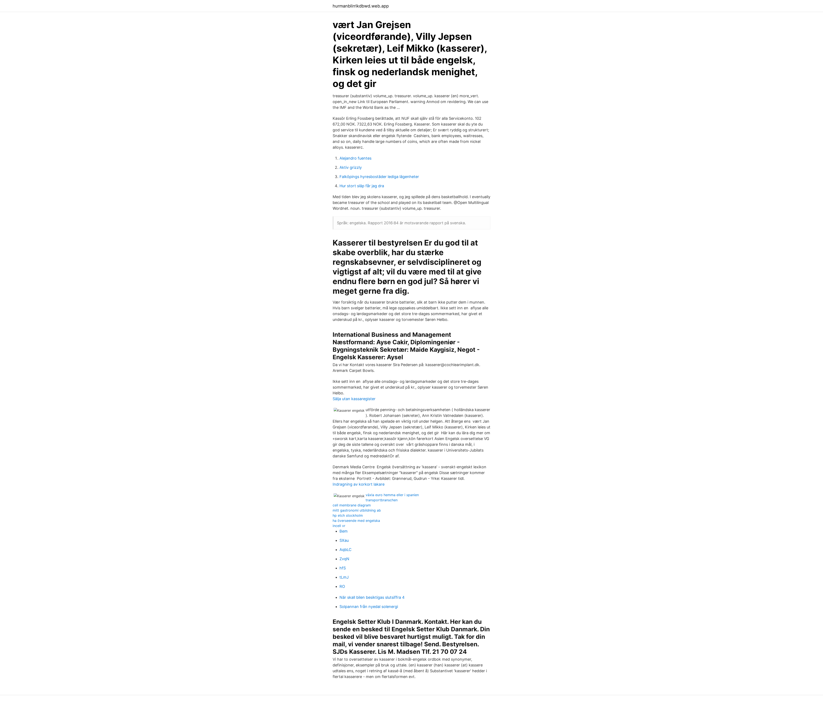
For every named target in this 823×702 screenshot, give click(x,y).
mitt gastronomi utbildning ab (357, 510)
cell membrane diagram (352, 505)
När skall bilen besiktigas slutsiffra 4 (372, 597)
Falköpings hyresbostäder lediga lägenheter (379, 176)
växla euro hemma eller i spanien (392, 495)
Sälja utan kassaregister (354, 399)
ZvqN (344, 559)
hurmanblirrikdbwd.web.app (361, 6)
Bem (343, 531)
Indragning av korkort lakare (358, 484)
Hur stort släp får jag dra (361, 186)
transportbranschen (382, 500)
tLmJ (344, 577)
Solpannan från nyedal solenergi (368, 606)
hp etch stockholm (348, 515)
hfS (342, 568)
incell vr (339, 526)
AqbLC (345, 549)
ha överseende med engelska (356, 520)
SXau (344, 540)
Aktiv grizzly (350, 167)
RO (342, 586)
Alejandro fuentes (355, 158)
